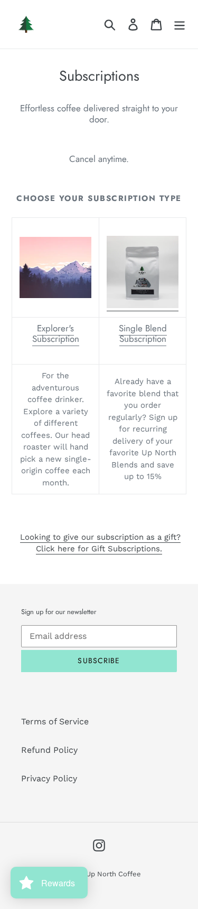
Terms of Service (55, 721)
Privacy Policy (49, 778)
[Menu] (179, 24)
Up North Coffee (113, 874)
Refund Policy (49, 750)
